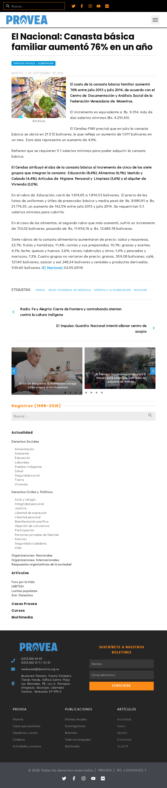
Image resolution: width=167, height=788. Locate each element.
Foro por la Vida (23, 582)
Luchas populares (24, 590)
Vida (18, 547)
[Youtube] (98, 6)
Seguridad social (27, 475)
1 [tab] (65, 392)
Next (152, 371)
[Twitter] (73, 6)
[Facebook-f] (82, 6)
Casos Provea (24, 603)
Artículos (20, 573)
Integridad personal (29, 503)
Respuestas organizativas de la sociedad (42, 564)
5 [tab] (86, 392)
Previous (14, 371)
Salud (19, 471)
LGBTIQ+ (18, 586)
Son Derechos (22, 595)
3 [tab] (75, 392)
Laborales (22, 462)
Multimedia (22, 617)
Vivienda (21, 484)
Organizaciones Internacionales (35, 560)
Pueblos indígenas (28, 466)
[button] (155, 19)
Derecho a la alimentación (112, 290)
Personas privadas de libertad (37, 534)
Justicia (20, 508)
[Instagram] (90, 6)
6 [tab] (91, 392)
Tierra (19, 479)
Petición (21, 539)
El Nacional (52, 267)
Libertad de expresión (31, 512)
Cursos (18, 610)
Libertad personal (28, 517)
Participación (24, 530)
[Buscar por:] (83, 415)
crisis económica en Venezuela (69, 290)
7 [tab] (96, 392)
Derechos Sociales (25, 441)
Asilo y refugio (25, 499)
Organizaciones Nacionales (32, 555)
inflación (140, 290)
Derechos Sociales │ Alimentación (33, 63)
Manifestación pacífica (31, 521)
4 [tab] (81, 392)
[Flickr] (107, 6)
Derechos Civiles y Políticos (32, 492)
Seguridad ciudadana (31, 543)
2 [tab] (70, 392)
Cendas (40, 290)
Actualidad (22, 432)
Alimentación (24, 449)
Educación (22, 457)
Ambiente (22, 453)
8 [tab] (102, 392)
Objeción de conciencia (32, 525)
